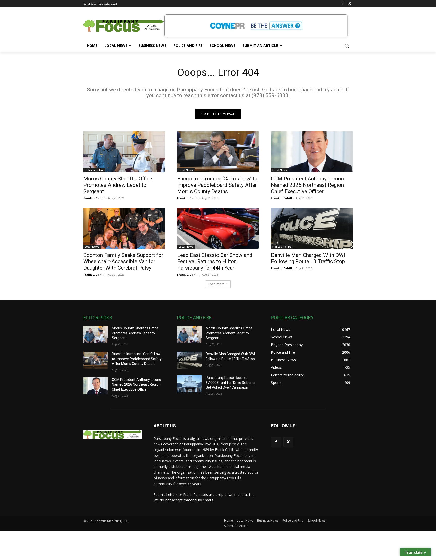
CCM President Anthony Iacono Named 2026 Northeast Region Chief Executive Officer (307, 185)
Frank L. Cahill (93, 198)
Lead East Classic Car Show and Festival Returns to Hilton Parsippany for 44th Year (214, 261)
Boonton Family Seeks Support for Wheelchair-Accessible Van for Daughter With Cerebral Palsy (123, 261)
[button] (347, 46)
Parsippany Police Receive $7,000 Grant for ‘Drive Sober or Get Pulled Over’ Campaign (231, 382)
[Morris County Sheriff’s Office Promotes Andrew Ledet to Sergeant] (124, 151)
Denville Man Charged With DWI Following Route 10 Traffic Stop (308, 258)
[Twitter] (350, 4)
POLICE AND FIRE (194, 317)
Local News (186, 170)
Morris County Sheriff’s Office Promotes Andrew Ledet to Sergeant (117, 185)
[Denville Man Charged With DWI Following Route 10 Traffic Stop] (312, 228)
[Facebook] (343, 4)
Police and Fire (94, 170)
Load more (216, 284)
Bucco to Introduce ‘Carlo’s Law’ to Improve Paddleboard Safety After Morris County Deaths (217, 185)
